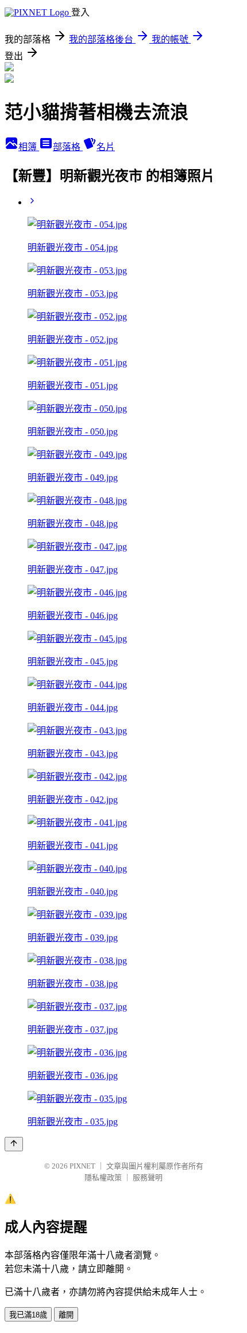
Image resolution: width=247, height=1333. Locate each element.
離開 (66, 1315)
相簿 (28, 147)
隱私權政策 (103, 1177)
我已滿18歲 (28, 1315)
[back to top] (14, 1144)
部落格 (68, 147)
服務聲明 (148, 1177)
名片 (106, 147)
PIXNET (82, 1166)
